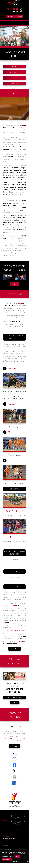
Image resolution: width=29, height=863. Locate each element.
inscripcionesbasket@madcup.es (14, 741)
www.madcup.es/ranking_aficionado (14, 630)
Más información (7, 859)
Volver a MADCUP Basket (15, 17)
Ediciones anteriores (14, 78)
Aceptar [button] (17, 856)
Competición (14, 72)
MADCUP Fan (14, 649)
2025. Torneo (14, 703)
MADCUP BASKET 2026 (14, 697)
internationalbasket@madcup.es (14, 738)
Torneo (14, 66)
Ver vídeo (14, 284)
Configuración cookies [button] (8, 856)
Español (18, 0)
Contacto (14, 84)
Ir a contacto (14, 746)
